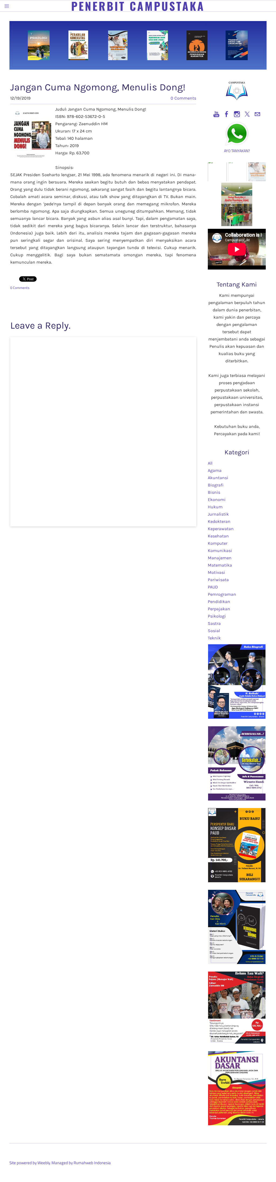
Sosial (214, 630)
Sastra (214, 623)
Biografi (215, 485)
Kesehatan (218, 536)
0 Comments (183, 98)
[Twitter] (247, 114)
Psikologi (217, 616)
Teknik (214, 638)
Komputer (217, 543)
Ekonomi (217, 499)
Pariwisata (218, 579)
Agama (215, 470)
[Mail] (257, 114)
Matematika (220, 565)
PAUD (213, 587)
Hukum (215, 506)
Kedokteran (219, 521)
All (210, 463)
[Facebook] (227, 114)
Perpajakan (219, 608)
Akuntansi (218, 477)
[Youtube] (216, 114)
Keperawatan (221, 528)
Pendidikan (219, 601)
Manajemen (220, 557)
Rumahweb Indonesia (92, 1163)
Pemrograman (222, 594)
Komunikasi (220, 550)
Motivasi (216, 572)
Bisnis (214, 492)
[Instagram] (237, 114)
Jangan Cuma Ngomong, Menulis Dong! (97, 87)
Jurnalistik (218, 514)
